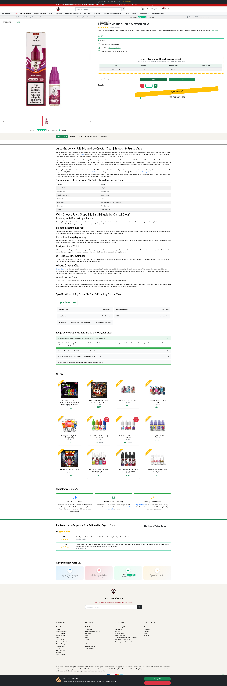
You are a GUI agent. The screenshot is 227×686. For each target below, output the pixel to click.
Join (139, 607)
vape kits (135, 172)
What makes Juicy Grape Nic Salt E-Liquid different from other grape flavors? (82, 338)
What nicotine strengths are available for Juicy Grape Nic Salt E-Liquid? (80, 356)
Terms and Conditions (63, 642)
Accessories (89, 642)
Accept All (157, 679)
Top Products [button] (6, 13)
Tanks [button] (134, 13)
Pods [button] (50, 13)
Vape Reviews (89, 648)
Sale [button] (16, 13)
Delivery (137, 4)
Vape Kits (88, 635)
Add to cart (177, 91)
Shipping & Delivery (92, 136)
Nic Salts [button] (87, 13)
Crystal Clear (104, 22)
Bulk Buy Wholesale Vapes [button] (112, 13)
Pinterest (147, 635)
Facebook (147, 627)
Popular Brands (90, 646)
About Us (59, 627)
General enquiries (120, 635)
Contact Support (61, 631)
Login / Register (61, 633)
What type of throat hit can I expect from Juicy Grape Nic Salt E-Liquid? (80, 362)
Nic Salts (16, 22)
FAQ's (58, 629)
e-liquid (82, 154)
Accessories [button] (143, 13)
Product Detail (62, 136)
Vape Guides (131, 4)
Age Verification (141, 504)
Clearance (88, 644)
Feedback (117, 631)
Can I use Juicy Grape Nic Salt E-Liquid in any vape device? (76, 351)
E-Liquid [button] (58, 13)
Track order (120, 4)
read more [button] (214, 30)
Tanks (87, 639)
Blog (125, 4)
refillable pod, (145, 172)
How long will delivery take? (123, 642)
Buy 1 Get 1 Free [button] (25, 13)
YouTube (146, 631)
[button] (109, 27)
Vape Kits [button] (97, 13)
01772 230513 (157, 4)
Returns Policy (60, 646)
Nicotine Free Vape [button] (40, 13)
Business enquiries (120, 627)
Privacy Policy (107, 610)
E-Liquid (87, 627)
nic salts (66, 160)
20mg (182, 79)
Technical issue (119, 633)
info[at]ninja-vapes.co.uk (122, 639)
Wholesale (88, 629)
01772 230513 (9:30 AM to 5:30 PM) (126, 637)
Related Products (76, 136)
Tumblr (146, 633)
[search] (123, 9)
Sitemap (58, 652)
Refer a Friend (60, 654)
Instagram (147, 629)
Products (7, 22)
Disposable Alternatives (92, 631)
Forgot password (61, 635)
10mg (153, 79)
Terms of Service (116, 610)
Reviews (104, 136)
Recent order (119, 629)
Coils (86, 637)
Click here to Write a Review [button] (155, 526)
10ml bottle (95, 172)
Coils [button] (126, 13)
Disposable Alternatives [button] (72, 13)
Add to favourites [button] (177, 97)
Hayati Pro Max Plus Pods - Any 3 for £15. (112, 1)
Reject (157, 683)
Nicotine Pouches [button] (157, 13)
